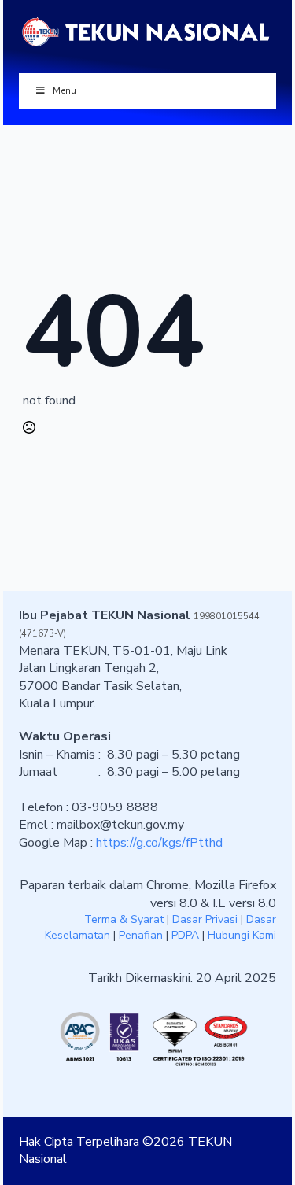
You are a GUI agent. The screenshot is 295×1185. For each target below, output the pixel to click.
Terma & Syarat (124, 919)
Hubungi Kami (242, 935)
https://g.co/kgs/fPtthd (159, 842)
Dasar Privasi (205, 919)
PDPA (185, 935)
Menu (64, 90)
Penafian (141, 935)
